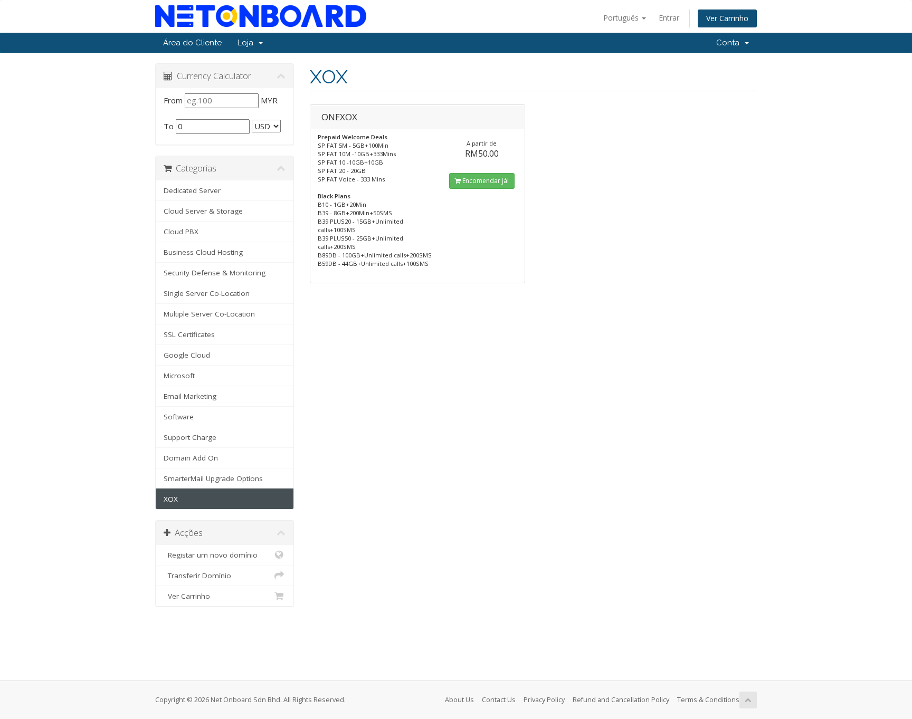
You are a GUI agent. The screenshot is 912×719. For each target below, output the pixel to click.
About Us (459, 699)
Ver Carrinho (727, 18)
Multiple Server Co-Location (209, 314)
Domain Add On (191, 458)
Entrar (669, 18)
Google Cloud (187, 355)
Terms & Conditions (708, 699)
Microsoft (179, 375)
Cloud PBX (181, 231)
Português (622, 18)
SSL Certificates (189, 334)
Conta (730, 42)
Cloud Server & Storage (203, 211)
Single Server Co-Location (207, 293)
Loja (248, 42)
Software (179, 416)
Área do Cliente (192, 42)
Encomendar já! (485, 180)
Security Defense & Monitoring (214, 272)
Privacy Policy (544, 699)
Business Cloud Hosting (203, 252)
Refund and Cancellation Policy (621, 699)
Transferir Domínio (197, 575)
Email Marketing (190, 396)
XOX (171, 499)
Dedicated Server (192, 190)
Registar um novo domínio (211, 555)
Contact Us (499, 699)
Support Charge (190, 437)
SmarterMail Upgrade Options (213, 478)
